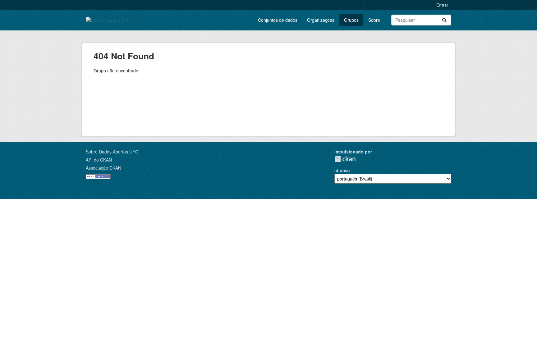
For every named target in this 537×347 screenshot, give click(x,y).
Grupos (351, 20)
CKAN (345, 159)
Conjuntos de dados (277, 20)
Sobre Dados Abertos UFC (112, 151)
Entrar (442, 5)
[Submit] (444, 20)
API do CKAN (99, 160)
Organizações (320, 20)
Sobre (374, 20)
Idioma (341, 170)
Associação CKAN (103, 168)
